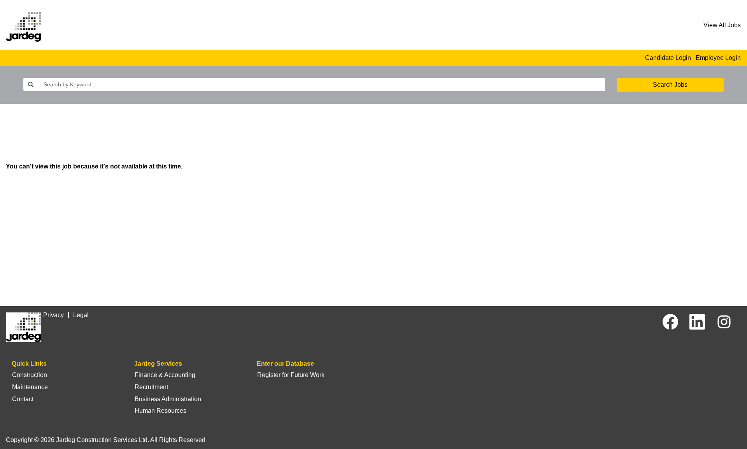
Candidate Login (668, 57)
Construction (29, 375)
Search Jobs (670, 84)
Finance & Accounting (165, 375)
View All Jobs (722, 25)
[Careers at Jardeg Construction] (23, 27)
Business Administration (168, 399)
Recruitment (151, 387)
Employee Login (718, 57)
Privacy (53, 315)
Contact (22, 399)
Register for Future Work (290, 375)
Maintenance (30, 387)
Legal (81, 315)
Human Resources (160, 410)
